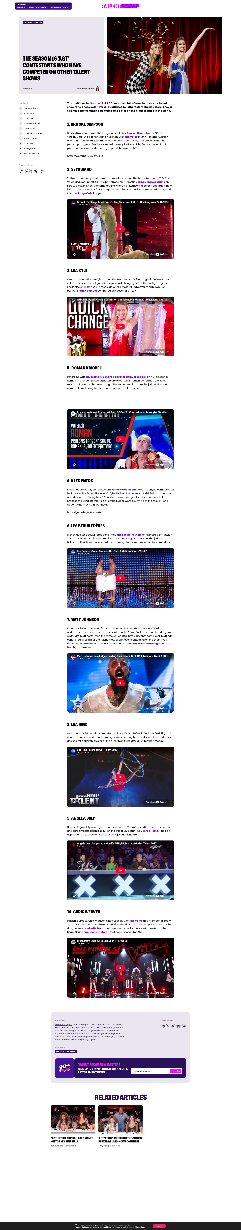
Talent (162, 1164)
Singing (163, 1168)
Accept (159, 1226)
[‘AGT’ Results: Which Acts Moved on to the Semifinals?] (73, 1119)
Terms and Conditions (205, 1177)
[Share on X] (26, 171)
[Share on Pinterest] (31, 171)
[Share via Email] (42, 171)
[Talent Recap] (120, 6)
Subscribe (175, 1071)
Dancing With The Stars (59, 7)
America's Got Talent (37, 7)
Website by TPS (215, 1195)
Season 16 (96, 103)
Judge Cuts (84, 193)
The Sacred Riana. (147, 831)
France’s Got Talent (123, 489)
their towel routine (129, 534)
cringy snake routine (151, 182)
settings (141, 1227)
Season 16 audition (139, 133)
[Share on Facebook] (21, 171)
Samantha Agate (63, 1024)
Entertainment (168, 1173)
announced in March (95, 932)
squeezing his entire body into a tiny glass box (116, 377)
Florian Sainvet (87, 290)
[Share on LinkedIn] (36, 171)
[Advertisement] (120, 399)
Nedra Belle (92, 928)
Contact (196, 1168)
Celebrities (165, 1177)
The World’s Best (85, 643)
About (195, 1164)
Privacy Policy (200, 1173)
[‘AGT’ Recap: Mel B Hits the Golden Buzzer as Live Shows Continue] (120, 1119)
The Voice (21, 7)
